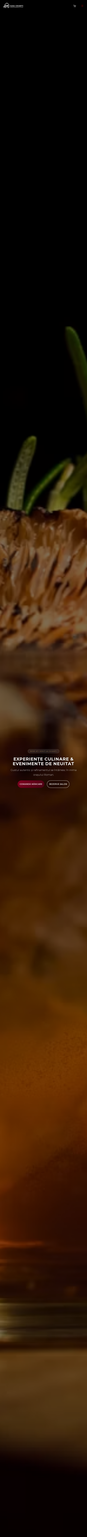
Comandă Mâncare (31, 784)
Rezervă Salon (58, 784)
